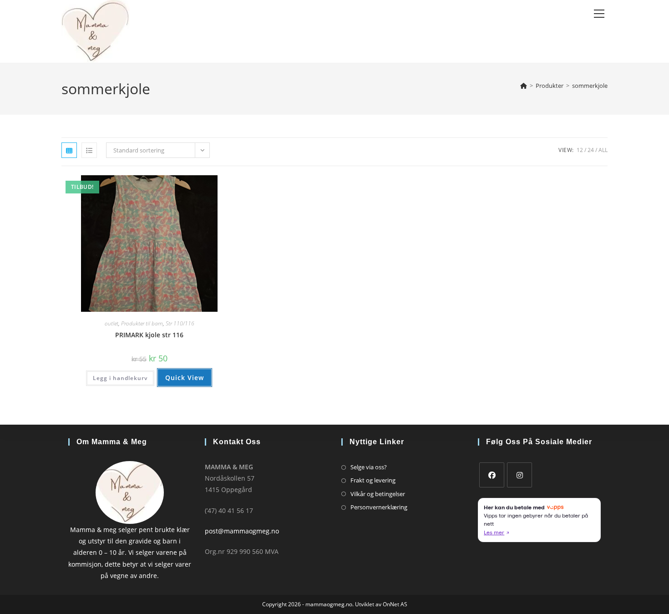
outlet (111, 323)
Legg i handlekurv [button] (120, 378)
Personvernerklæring (378, 507)
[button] (203, 185)
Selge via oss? (368, 467)
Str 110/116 (180, 323)
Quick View (184, 377)
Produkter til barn (142, 323)
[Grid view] (69, 150)
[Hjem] (523, 85)
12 (580, 150)
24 (591, 150)
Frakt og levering (372, 480)
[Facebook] (491, 474)
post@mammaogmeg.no (242, 531)
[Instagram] (519, 474)
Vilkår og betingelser (377, 494)
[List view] (89, 150)
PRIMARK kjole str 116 (149, 334)
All (603, 150)
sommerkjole (590, 85)
